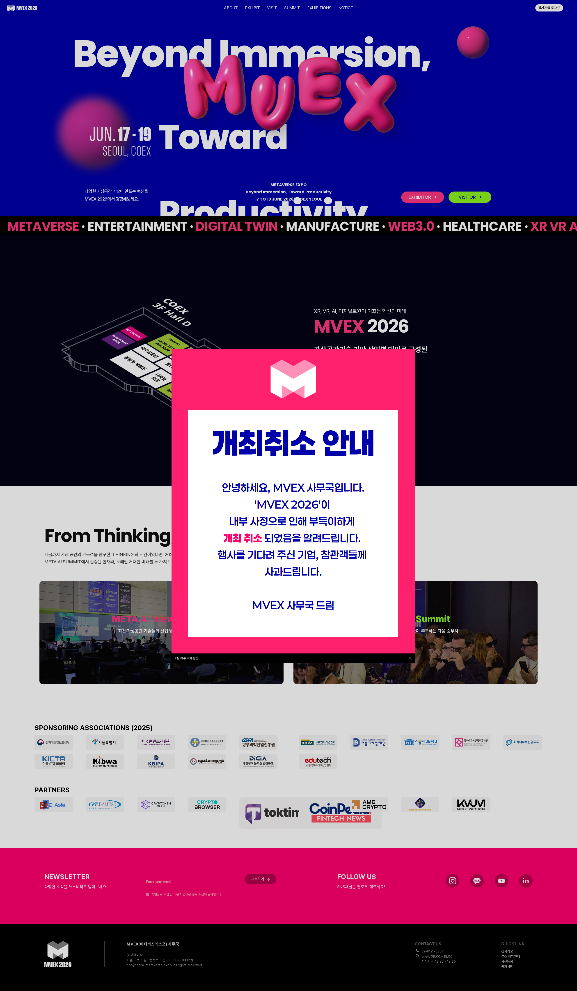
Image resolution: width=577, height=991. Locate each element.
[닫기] (410, 658)
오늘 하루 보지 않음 (186, 658)
